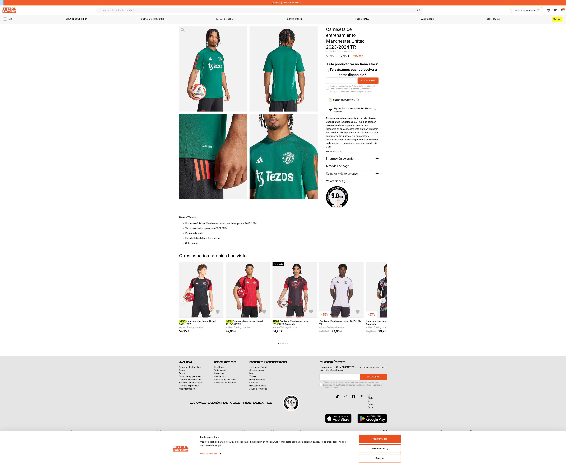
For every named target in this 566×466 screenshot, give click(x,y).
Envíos (182, 373)
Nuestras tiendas (257, 379)
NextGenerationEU (257, 386)
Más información (187, 389)
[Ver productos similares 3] (283, 343)
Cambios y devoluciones (190, 379)
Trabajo (252, 376)
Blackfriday (219, 367)
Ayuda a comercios (258, 389)
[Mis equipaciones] (548, 10)
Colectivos (219, 373)
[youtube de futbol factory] (370, 401)
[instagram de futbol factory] (345, 396)
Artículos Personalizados (190, 382)
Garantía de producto (189, 386)
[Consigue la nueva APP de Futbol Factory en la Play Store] (372, 418)
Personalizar (378, 448)
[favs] (555, 10)
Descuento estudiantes (225, 382)
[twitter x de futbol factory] (361, 396)
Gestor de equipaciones (190, 376)
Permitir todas (379, 439)
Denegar (379, 458)
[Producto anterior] (183, 300)
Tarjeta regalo (220, 370)
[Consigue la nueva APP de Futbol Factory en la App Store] (338, 418)
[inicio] (9, 10)
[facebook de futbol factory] (353, 396)
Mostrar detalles (208, 453)
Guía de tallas (220, 376)
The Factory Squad (258, 367)
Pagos (182, 370)
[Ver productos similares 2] (280, 343)
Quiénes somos (256, 370)
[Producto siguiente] (383, 300)
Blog (251, 373)
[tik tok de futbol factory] (337, 396)
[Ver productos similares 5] (287, 343)
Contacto (253, 382)
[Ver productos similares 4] (285, 343)
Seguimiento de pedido (190, 367)
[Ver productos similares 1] (278, 343)
